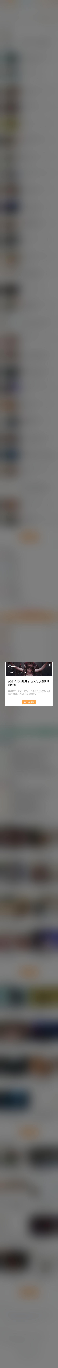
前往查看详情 (29, 702)
